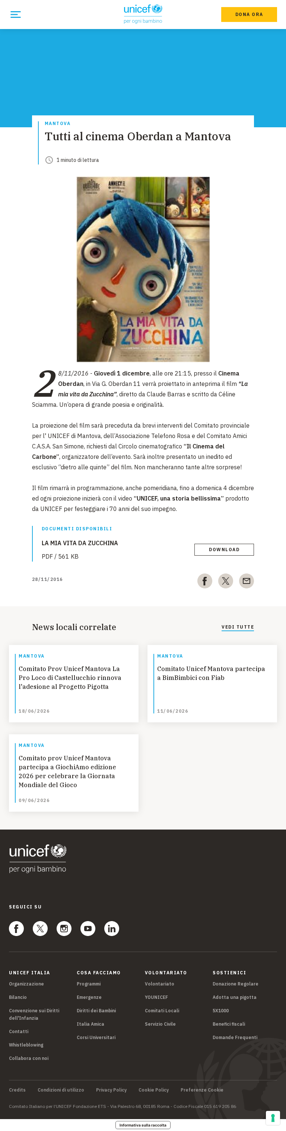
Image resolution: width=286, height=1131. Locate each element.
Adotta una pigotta (235, 997)
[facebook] (204, 582)
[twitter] (225, 582)
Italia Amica (90, 1024)
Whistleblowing (26, 1045)
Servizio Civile (160, 1024)
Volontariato (159, 984)
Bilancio (18, 997)
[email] (246, 582)
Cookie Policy (154, 1090)
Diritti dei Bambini (96, 1010)
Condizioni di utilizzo (61, 1090)
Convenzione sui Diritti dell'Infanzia (34, 1014)
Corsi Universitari (96, 1037)
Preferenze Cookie (202, 1090)
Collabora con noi (28, 1058)
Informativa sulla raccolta (143, 1125)
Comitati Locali (162, 1010)
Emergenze (89, 997)
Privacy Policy (111, 1090)
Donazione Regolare (235, 984)
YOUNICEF (156, 997)
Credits (17, 1090)
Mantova (58, 123)
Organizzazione (26, 984)
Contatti (18, 1031)
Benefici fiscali (229, 1024)
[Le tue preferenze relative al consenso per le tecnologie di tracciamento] (273, 1118)
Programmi (89, 984)
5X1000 (221, 1010)
